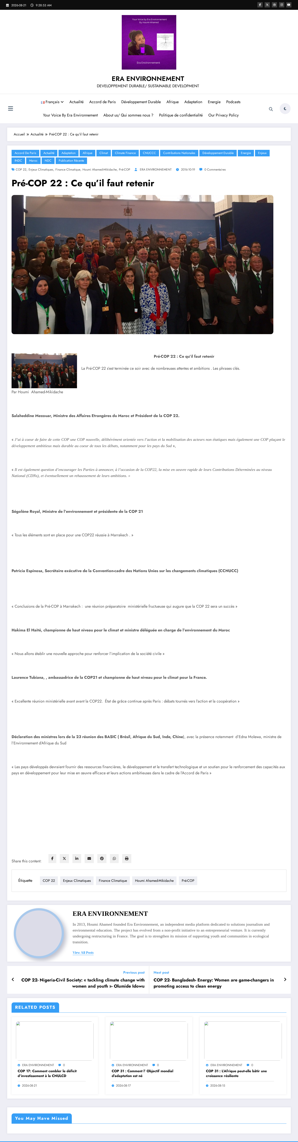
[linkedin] (76, 858)
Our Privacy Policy (223, 115)
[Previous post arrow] (13, 979)
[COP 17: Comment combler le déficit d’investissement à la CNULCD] (55, 1040)
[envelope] (89, 858)
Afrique (172, 102)
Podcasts (233, 102)
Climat (103, 153)
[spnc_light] (285, 108)
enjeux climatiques (41, 169)
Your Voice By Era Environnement (70, 115)
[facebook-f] (260, 4)
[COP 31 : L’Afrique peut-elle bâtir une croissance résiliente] (243, 1040)
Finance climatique (67, 169)
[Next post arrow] (285, 979)
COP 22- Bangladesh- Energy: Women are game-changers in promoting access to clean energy (214, 983)
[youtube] (288, 4)
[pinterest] (101, 858)
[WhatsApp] (114, 858)
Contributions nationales (179, 153)
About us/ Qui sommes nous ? (128, 115)
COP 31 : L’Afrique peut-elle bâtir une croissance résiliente (236, 1073)
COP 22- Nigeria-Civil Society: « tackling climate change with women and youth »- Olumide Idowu (83, 983)
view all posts (83, 952)
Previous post (134, 972)
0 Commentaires (215, 169)
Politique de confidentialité (181, 115)
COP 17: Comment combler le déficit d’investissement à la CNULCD (47, 1073)
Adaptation (193, 102)
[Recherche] (270, 109)
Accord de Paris (102, 102)
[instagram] (281, 4)
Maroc (33, 160)
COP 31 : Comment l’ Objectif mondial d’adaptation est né (142, 1073)
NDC (48, 160)
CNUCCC (149, 153)
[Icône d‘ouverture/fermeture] (10, 109)
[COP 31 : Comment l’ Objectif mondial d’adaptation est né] (149, 1040)
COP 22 (21, 169)
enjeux (262, 153)
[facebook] (52, 858)
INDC (18, 160)
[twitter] (64, 858)
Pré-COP (124, 169)
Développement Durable (141, 102)
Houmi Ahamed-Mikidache (99, 169)
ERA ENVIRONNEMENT (148, 78)
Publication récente (71, 160)
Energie (214, 102)
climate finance (125, 153)
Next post (161, 972)
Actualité (76, 102)
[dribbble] (274, 4)
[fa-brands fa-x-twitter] (267, 4)
